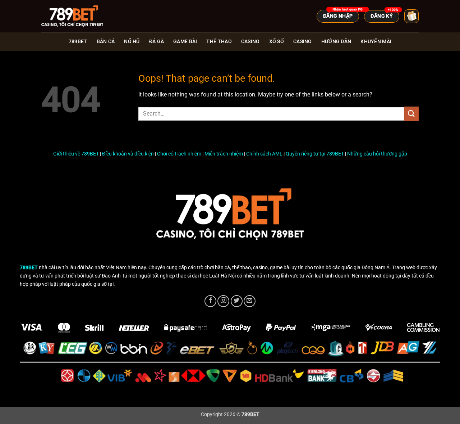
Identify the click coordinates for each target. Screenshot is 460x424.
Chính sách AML (264, 154)
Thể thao (218, 42)
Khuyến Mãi (375, 42)
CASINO (302, 42)
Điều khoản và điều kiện (128, 154)
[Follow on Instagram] (223, 301)
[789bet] (77, 16)
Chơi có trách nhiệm (179, 154)
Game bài (185, 42)
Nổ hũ (131, 42)
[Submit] (411, 114)
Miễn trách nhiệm (223, 154)
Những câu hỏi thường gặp (377, 154)
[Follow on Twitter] (237, 301)
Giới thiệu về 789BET (76, 154)
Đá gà (156, 42)
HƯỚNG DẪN (336, 42)
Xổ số (276, 42)
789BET (78, 42)
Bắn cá (106, 42)
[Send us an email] (250, 301)
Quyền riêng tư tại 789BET (315, 154)
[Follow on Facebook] (210, 301)
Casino (250, 42)
